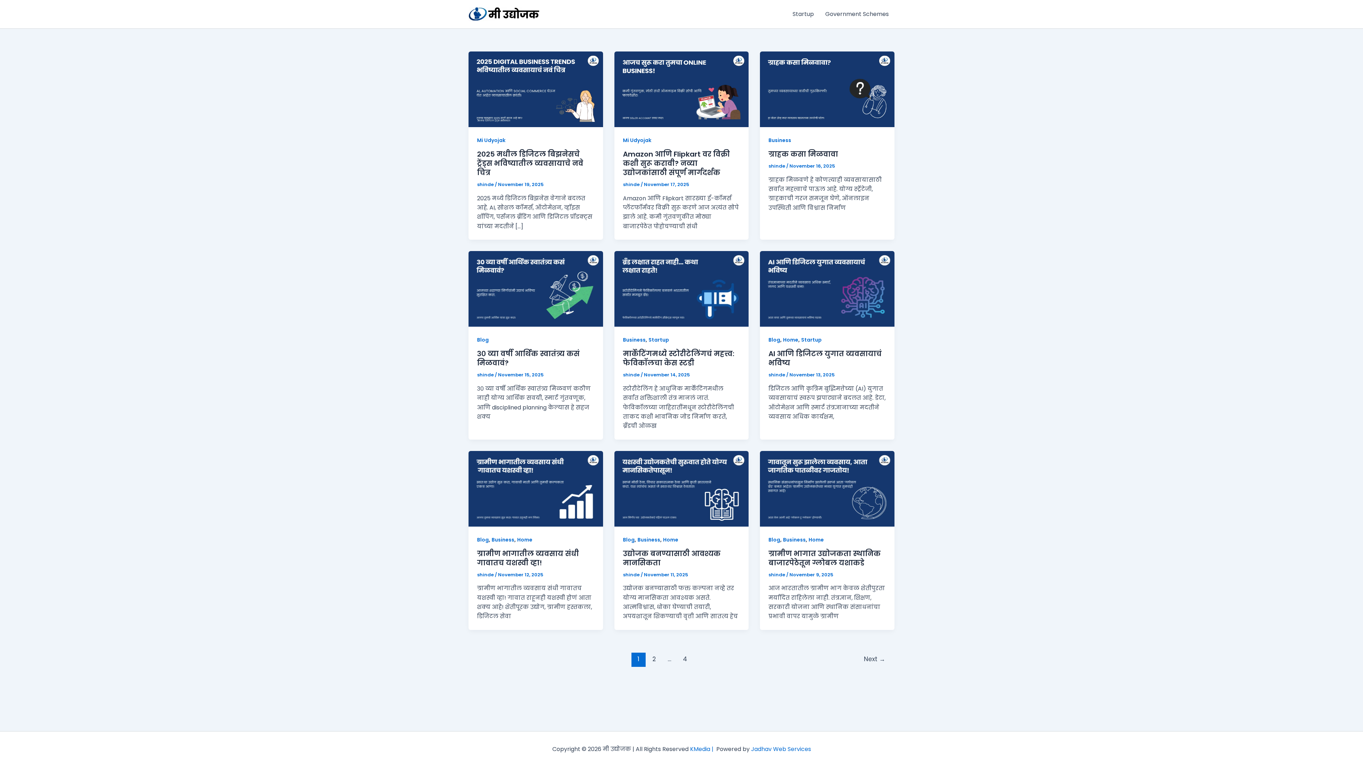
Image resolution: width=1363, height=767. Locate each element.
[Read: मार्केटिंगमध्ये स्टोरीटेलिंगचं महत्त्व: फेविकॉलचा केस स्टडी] (681, 288)
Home (790, 339)
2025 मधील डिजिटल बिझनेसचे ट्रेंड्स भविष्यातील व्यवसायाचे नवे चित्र (530, 163)
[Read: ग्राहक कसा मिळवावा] (827, 89)
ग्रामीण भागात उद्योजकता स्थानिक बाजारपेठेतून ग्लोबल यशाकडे (824, 558)
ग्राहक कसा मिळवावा (803, 154)
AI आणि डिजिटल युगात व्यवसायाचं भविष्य (825, 358)
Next (874, 659)
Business (779, 140)
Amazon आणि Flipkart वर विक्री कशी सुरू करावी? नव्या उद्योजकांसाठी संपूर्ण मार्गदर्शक (676, 163)
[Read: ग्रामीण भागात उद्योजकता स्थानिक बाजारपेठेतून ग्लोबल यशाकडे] (827, 488)
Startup (803, 14)
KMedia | (703, 749)
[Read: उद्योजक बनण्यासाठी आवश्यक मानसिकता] (681, 488)
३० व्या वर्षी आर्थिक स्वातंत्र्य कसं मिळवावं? (528, 358)
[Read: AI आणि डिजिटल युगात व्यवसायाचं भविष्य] (827, 288)
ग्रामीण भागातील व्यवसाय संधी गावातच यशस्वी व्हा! (528, 558)
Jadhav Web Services (781, 749)
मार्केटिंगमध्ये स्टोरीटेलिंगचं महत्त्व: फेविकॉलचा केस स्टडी (678, 358)
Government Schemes (857, 14)
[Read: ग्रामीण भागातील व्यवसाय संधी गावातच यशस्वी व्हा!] (536, 488)
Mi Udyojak (491, 140)
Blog (483, 339)
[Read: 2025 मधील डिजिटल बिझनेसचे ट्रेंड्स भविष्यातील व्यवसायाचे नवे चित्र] (536, 89)
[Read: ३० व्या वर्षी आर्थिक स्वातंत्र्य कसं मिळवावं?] (536, 288)
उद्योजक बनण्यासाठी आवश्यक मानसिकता (672, 558)
